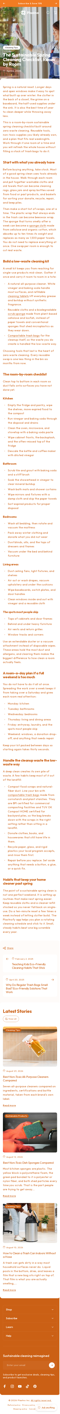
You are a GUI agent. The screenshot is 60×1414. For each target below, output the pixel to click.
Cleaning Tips (11, 47)
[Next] (56, 3)
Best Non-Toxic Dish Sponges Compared (28, 1162)
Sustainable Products (16, 1116)
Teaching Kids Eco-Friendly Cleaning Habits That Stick (29, 966)
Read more (9, 1105)
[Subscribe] (50, 1393)
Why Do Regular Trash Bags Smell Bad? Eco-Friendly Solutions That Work (27, 988)
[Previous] (4, 3)
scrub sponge (16, 313)
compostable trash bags (23, 795)
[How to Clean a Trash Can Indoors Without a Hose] (30, 1223)
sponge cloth (37, 225)
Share (10, 948)
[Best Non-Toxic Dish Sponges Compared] (30, 1133)
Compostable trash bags (24, 335)
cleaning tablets (18, 296)
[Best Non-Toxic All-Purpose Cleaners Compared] (30, 1047)
